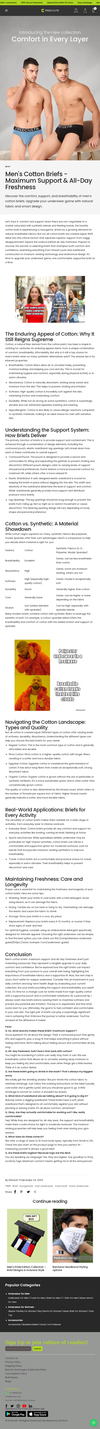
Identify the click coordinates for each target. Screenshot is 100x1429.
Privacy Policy (13, 1362)
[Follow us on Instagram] (18, 1406)
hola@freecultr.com (13, 1396)
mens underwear (79, 1186)
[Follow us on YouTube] (24, 1406)
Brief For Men (54, 1297)
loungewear (26, 1186)
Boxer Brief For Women (75, 1311)
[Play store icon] (15, 1413)
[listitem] (15, 1192)
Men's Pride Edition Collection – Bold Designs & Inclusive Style (26, 1268)
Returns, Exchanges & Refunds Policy (25, 1369)
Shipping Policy (13, 1365)
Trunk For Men (38, 1297)
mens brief (61, 1186)
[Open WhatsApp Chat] (93, 1422)
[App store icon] (37, 1413)
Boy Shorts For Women (50, 1311)
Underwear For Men (18, 1297)
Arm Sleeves (54, 1324)
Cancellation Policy (16, 1373)
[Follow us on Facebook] (6, 1406)
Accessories (14, 1324)
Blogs (8, 1381)
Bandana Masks (30, 1324)
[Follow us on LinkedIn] (30, 1406)
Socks (43, 1324)
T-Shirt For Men (70, 1297)
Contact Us (11, 1358)
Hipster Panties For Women (22, 1311)
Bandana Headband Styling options (70, 1268)
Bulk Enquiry (11, 1377)
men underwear (44, 1186)
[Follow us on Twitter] (12, 1406)
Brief (7, 167)
